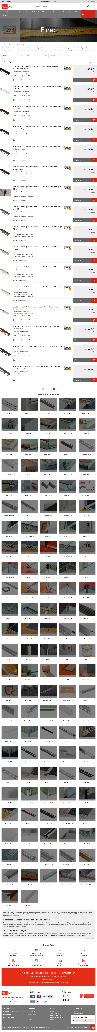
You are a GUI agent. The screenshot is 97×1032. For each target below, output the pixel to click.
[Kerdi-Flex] (41, 673)
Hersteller (11, 44)
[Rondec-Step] (3, 817)
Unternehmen (31, 1011)
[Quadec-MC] (3, 755)
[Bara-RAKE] (60, 407)
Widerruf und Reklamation (88, 996)
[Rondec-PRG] (60, 796)
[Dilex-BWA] (80, 530)
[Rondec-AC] (80, 776)
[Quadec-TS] (41, 755)
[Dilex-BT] (60, 530)
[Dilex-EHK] (3, 571)
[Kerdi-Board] (3, 673)
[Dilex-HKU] (60, 591)
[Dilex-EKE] (41, 571)
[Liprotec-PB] (60, 714)
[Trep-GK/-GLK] (60, 858)
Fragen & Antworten (90, 1)
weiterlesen (92, 50)
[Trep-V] (3, 878)
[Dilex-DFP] (41, 550)
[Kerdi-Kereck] (80, 673)
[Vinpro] (3, 899)
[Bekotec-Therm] (80, 489)
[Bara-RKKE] (3, 448)
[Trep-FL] (22, 858)
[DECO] (22, 509)
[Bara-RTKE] (22, 468)
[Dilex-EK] (22, 571)
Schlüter (17, 44)
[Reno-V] (41, 776)
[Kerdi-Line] (22, 694)
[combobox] (51, 6)
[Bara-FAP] (22, 407)
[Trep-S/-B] (80, 858)
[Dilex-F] (3, 591)
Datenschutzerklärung (79, 1013)
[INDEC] (41, 653)
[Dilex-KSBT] (41, 612)
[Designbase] (41, 509)
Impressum (30, 1016)
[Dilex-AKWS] (22, 530)
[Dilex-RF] (3, 632)
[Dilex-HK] (22, 591)
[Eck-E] (60, 632)
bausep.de (46, 1027)
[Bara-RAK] (41, 407)
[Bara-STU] (22, 489)
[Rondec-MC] (41, 796)
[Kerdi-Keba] (60, 673)
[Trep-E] (80, 837)
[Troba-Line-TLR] (60, 878)
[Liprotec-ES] (41, 714)
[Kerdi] (80, 653)
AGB (75, 1011)
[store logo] (9, 6)
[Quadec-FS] (80, 735)
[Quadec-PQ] (22, 755)
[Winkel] (22, 899)
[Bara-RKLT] (41, 448)
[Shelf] (22, 837)
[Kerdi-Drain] (22, 673)
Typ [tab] (28, 56)
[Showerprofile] (41, 837)
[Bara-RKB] (60, 427)
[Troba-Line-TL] (41, 878)
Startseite (4, 44)
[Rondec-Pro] (80, 796)
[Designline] (60, 509)
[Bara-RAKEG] (80, 407)
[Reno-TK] (3, 776)
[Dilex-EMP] (60, 571)
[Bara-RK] (41, 427)
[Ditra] (22, 632)
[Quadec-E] (60, 735)
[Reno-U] (22, 776)
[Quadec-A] (22, 735)
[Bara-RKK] (80, 427)
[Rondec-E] (22, 796)
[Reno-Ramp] (60, 755)
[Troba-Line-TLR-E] (80, 878)
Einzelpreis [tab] (53, 56)
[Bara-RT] (60, 448)
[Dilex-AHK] (80, 509)
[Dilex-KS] (3, 612)
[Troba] (22, 878)
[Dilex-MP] (80, 612)
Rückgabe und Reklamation (56, 1017)
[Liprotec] (80, 694)
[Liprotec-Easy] (22, 714)
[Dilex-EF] (80, 550)
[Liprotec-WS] (3, 735)
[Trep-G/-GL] (41, 858)
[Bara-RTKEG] (41, 468)
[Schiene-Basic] (60, 817)
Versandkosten (92, 938)
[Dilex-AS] (41, 530)
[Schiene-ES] (80, 817)
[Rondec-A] (60, 776)
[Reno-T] (80, 755)
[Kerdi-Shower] (60, 694)
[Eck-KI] (22, 653)
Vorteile (52, 1019)
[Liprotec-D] (3, 714)
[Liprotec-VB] (80, 714)
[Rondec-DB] (3, 796)
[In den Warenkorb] (94, 80)
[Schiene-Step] (3, 837)
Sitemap (30, 1019)
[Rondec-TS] (22, 817)
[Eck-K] (80, 632)
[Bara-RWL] (3, 489)
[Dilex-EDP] (60, 550)
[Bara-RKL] (22, 448)
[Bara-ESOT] (3, 407)
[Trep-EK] (3, 858)
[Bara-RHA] (22, 427)
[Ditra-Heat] (41, 632)
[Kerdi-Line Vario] (41, 694)
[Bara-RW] (80, 468)
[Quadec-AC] (41, 735)
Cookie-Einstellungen (78, 1027)
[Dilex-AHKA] (3, 530)
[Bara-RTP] (60, 468)
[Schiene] (41, 817)
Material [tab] (5, 56)
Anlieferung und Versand (56, 1015)
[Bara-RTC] (80, 448)
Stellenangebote (32, 1014)
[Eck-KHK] (3, 653)
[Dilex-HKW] (80, 591)
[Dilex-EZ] (80, 571)
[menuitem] (3, 12)
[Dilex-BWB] (3, 550)
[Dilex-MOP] (60, 612)
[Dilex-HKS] (41, 591)
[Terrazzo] (60, 837)
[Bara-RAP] (3, 427)
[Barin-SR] (60, 489)
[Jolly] (60, 653)
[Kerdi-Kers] (3, 694)
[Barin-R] (41, 489)
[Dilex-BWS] (22, 550)
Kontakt (52, 1011)
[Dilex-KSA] (22, 612)
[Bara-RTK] (3, 468)
